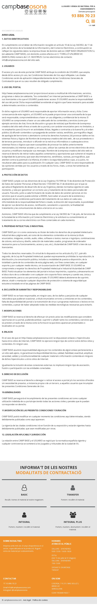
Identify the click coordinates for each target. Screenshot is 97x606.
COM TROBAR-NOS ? (60, 593)
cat (93, 25)
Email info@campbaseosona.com (17, 587)
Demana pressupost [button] (86, 11)
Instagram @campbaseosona (15, 590)
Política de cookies (40, 600)
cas (90, 25)
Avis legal (27, 600)
